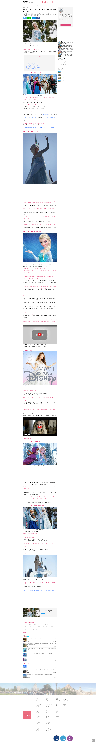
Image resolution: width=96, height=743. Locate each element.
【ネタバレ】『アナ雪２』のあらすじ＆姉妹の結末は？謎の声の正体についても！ (40, 653)
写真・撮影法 (38, 712)
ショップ (37, 724)
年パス (56, 717)
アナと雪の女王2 (45, 114)
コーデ (56, 705)
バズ (63, 61)
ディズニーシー (68, 61)
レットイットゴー (30, 624)
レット (45, 624)
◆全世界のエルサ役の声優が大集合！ (32, 63)
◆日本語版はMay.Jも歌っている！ (32, 64)
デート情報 (37, 728)
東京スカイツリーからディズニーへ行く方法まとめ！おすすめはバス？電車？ (39, 674)
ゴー (33, 626)
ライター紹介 (65, 698)
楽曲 (36, 629)
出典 (49, 626)
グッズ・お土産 (38, 722)
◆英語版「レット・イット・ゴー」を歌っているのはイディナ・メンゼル (37, 62)
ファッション (38, 718)
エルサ (41, 624)
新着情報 (37, 698)
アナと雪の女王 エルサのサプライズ (31, 117)
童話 (31, 626)
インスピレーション (26, 626)
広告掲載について (65, 704)
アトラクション (64, 64)
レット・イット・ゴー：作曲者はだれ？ (32, 66)
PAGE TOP (93, 740)
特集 (63, 80)
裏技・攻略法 (38, 706)
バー (68, 62)
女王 (33, 629)
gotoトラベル (38, 730)
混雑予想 (57, 699)
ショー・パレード (38, 710)
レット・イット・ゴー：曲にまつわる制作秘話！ (33, 67)
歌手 (35, 624)
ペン (68, 64)
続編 (52, 626)
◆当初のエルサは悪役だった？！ (32, 68)
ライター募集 (65, 699)
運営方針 (64, 705)
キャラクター (38, 723)
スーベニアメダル (38, 729)
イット (48, 624)
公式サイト (26, 94)
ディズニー (24, 624)
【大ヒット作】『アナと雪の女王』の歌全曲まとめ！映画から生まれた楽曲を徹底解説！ (40, 590)
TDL (36, 699)
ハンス (38, 624)
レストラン (37, 711)
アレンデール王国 (53, 624)
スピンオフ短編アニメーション (40, 626)
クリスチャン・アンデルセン (27, 629)
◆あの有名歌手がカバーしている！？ (32, 65)
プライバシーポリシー (66, 700)
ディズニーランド (61, 62)
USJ (63, 77)
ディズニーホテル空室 (39, 704)
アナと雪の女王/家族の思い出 (50, 117)
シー (63, 74)
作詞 (46, 626)
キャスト (37, 717)
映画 (56, 712)
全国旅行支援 (38, 731)
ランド (59, 64)
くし (65, 62)
